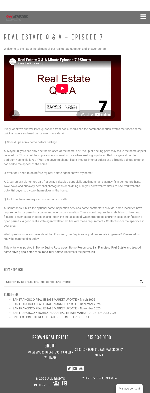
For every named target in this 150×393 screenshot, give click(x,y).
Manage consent (129, 388)
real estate (56, 252)
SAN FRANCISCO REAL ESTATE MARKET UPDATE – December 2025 (57, 304)
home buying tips (15, 252)
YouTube (144, 7)
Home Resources (80, 247)
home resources (37, 252)
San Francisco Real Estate (109, 247)
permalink (88, 252)
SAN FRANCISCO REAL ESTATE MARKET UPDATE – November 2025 (57, 308)
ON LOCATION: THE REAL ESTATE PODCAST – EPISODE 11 (51, 317)
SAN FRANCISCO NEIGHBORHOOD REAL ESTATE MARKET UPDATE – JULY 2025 (65, 313)
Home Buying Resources (52, 247)
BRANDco (111, 378)
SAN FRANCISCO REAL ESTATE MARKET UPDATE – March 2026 (54, 299)
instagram (139, 7)
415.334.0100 (138, 2)
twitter (134, 7)
